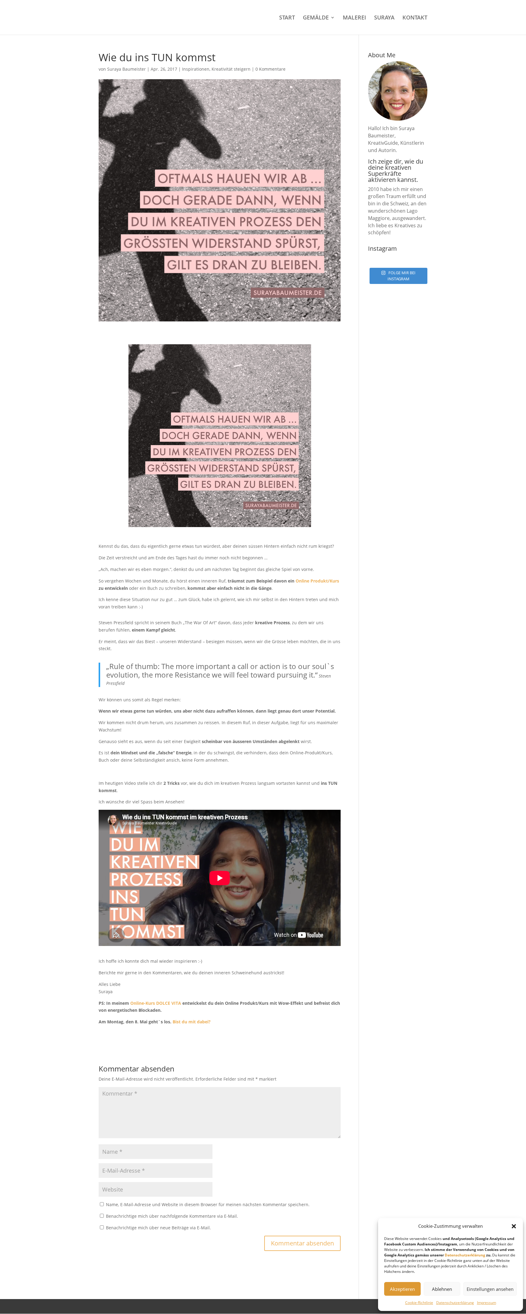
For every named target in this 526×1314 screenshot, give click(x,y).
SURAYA (384, 18)
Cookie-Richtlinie (419, 1302)
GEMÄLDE (316, 18)
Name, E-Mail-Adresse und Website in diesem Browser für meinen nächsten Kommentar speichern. (208, 1204)
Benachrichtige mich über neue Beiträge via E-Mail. (158, 1228)
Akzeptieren (402, 1289)
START (287, 18)
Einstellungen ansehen (490, 1289)
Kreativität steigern (231, 69)
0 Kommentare (270, 69)
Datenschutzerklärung (465, 1255)
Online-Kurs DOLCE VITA (155, 1003)
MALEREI (354, 18)
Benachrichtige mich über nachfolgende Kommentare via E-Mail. (172, 1216)
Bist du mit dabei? (192, 1022)
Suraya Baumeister (126, 69)
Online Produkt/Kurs (317, 581)
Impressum (486, 1302)
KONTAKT (414, 18)
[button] (514, 1226)
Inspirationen (195, 69)
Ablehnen (442, 1289)
